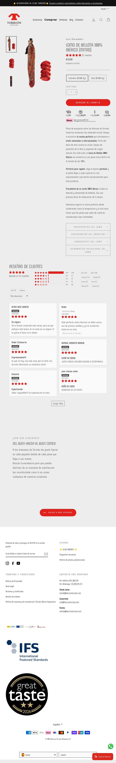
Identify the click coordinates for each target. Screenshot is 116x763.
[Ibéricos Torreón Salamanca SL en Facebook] (13, 563)
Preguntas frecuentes (68, 554)
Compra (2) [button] (95, 286)
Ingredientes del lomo (88, 241)
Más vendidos (77, 39)
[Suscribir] (46, 554)
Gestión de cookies (13, 596)
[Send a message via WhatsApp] (111, 746)
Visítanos (63, 19)
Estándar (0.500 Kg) (77, 78)
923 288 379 (73, 580)
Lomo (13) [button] (84, 273)
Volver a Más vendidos (59, 512)
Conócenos (37, 19)
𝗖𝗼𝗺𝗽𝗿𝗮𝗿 (50, 19)
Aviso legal (10, 586)
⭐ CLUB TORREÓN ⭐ (68, 549)
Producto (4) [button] (85, 277)
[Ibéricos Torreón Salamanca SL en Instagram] (7, 563)
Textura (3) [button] (84, 286)
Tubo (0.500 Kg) (97, 78)
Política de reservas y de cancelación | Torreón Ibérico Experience (31, 601)
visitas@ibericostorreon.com (70, 611)
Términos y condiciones (14, 591)
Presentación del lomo (88, 227)
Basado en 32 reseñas (19, 275)
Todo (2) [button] (13, 290)
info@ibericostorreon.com (69, 602)
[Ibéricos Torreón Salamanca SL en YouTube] (18, 563)
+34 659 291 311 (76, 584)
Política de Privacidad (14, 581)
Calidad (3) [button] (96, 277)
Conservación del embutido (88, 234)
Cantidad (71, 86)
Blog (71, 19)
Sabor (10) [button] (94, 273)
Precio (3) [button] (84, 282)
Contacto (79, 19)
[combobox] (38, 755)
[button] (74, 55)
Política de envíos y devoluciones (72, 559)
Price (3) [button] (94, 282)
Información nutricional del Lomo (88, 250)
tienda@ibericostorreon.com (70, 593)
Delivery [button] (22, 290)
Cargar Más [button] (58, 403)
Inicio (68, 39)
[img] (33, 316)
